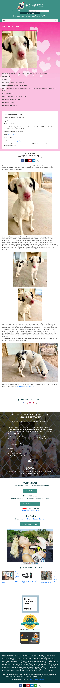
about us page (44, 431)
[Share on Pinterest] (30, 160)
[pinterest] (33, 403)
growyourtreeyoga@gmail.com (17, 141)
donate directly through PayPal (32, 519)
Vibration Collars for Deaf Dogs (29, 582)
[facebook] (23, 403)
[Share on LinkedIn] (33, 160)
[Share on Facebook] (22, 160)
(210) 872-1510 (12, 135)
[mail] (37, 403)
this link (38, 144)
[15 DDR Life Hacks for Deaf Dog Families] (8, 575)
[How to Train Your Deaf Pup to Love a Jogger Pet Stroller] (46, 575)
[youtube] (27, 403)
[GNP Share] (30, 629)
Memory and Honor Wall (29, 510)
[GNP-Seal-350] (30, 615)
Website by (39, 679)
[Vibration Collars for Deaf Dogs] (27, 575)
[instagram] (30, 403)
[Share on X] (26, 160)
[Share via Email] (35, 685)
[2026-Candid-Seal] (30, 596)
